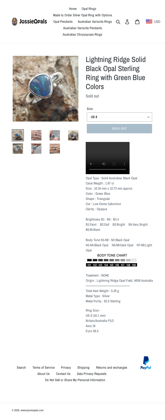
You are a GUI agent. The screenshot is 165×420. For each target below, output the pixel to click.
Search (21, 367)
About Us (43, 373)
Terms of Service (43, 367)
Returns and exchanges (111, 367)
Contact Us (63, 373)
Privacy (66, 367)
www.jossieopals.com (32, 410)
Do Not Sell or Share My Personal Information (75, 379)
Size (90, 108)
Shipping (83, 367)
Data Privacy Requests (92, 373)
